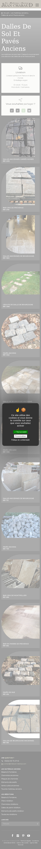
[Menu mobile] (37, 5)
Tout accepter (21, 432)
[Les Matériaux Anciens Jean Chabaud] (17, 4)
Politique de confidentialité (20, 440)
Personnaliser (20, 436)
